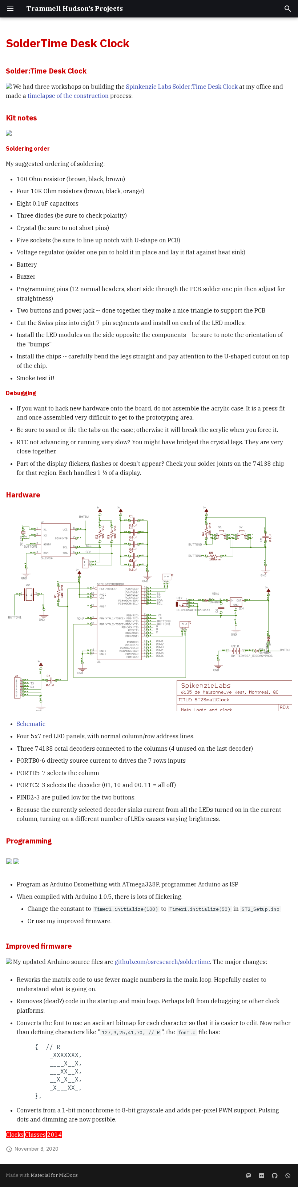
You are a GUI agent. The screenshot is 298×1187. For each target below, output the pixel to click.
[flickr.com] (261, 1175)
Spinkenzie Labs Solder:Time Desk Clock (182, 86)
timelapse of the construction (68, 95)
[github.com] (275, 1175)
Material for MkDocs (54, 1175)
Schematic (31, 723)
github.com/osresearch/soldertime (162, 961)
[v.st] (248, 1175)
